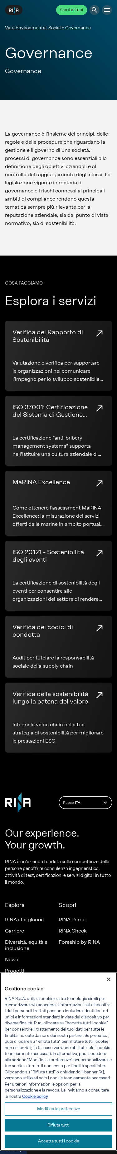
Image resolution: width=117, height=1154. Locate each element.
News (11, 959)
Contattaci (71, 9)
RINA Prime (72, 920)
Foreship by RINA (79, 942)
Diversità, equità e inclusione (26, 945)
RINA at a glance (24, 920)
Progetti (14, 971)
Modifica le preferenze (58, 1109)
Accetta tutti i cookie (58, 1141)
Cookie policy (35, 1096)
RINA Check (73, 931)
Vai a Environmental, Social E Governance (48, 28)
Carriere (14, 931)
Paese (71, 802)
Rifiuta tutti (58, 1125)
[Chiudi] (108, 979)
